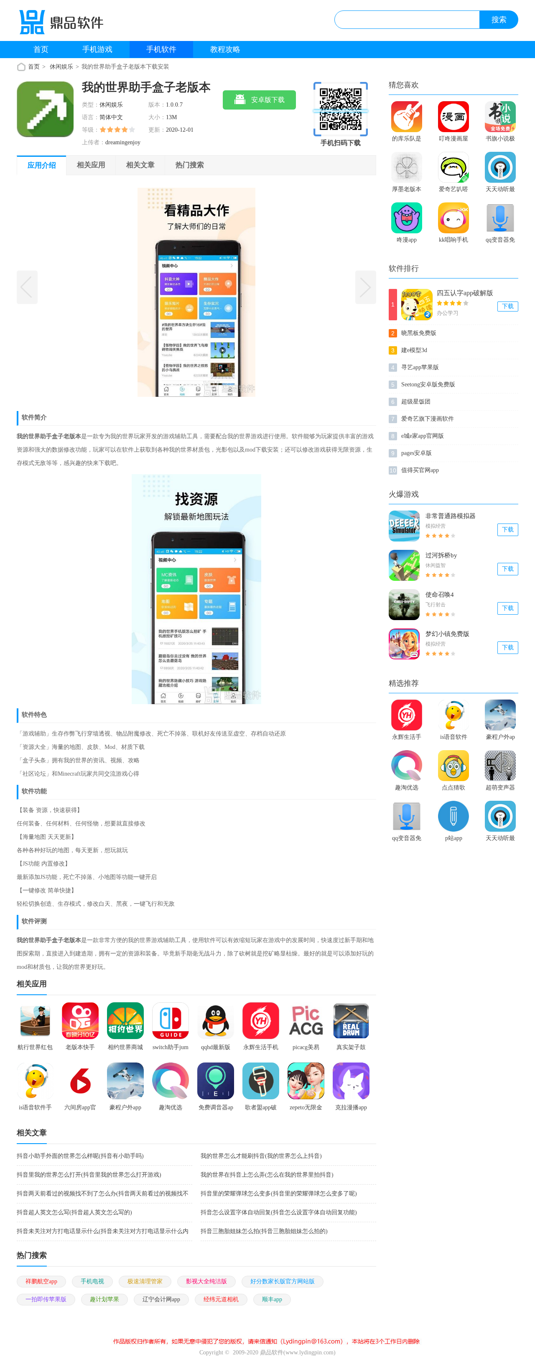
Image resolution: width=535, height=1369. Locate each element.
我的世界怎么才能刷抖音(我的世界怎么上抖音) (261, 1156)
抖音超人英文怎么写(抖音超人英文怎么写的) (74, 1212)
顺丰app (272, 1299)
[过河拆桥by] (404, 565)
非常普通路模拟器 (450, 516)
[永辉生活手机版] (406, 715)
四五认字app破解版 (465, 292)
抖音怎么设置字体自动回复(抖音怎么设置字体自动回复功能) (279, 1212)
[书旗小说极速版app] (500, 116)
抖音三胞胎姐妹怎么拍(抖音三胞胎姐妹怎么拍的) (264, 1231)
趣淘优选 (406, 787)
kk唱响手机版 (453, 242)
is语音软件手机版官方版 (453, 739)
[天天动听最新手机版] (500, 167)
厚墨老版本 (406, 189)
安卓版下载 (268, 99)
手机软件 (161, 49)
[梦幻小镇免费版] (404, 643)
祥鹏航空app (41, 1281)
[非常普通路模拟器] (404, 526)
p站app (453, 838)
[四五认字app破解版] (417, 304)
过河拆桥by (441, 555)
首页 (40, 49)
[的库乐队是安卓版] (406, 116)
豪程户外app (500, 739)
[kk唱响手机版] (453, 217)
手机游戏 (97, 49)
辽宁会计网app (161, 1299)
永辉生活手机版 (406, 739)
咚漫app (407, 240)
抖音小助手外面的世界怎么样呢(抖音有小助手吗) (80, 1156)
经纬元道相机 (221, 1299)
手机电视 (92, 1281)
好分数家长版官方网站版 (282, 1281)
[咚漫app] (406, 217)
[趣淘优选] (406, 765)
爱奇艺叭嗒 (453, 189)
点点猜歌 (453, 787)
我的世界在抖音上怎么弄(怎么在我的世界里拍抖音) (267, 1175)
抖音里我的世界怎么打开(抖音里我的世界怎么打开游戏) (89, 1175)
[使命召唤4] (404, 604)
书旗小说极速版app (500, 140)
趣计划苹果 (104, 1299)
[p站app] (453, 816)
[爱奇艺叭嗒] (453, 167)
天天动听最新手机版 (500, 191)
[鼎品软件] (72, 24)
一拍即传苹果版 (45, 1299)
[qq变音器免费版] (500, 217)
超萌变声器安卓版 (500, 789)
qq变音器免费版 (500, 242)
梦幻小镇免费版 (447, 634)
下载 (508, 306)
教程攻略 (225, 49)
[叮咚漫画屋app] (453, 116)
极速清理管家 (145, 1281)
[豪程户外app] (500, 715)
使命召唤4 (439, 594)
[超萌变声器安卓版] (500, 765)
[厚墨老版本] (406, 167)
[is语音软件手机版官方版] (453, 715)
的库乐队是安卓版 (406, 140)
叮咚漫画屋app (453, 140)
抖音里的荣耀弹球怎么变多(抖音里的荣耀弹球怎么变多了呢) (279, 1193)
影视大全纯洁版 (206, 1281)
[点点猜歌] (453, 765)
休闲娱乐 (61, 67)
